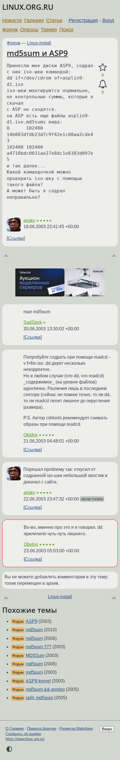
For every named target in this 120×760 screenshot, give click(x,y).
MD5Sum (35, 655)
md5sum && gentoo (45, 689)
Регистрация (83, 20)
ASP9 (31, 621)
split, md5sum (39, 697)
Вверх (107, 729)
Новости (12, 20)
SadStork (32, 322)
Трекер (49, 29)
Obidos (30, 434)
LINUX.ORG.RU (27, 7)
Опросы (29, 29)
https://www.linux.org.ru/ (25, 739)
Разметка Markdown (76, 728)
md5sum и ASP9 (37, 53)
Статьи (54, 20)
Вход (108, 20)
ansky (29, 220)
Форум (10, 29)
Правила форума (41, 728)
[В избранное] (102, 67)
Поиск (66, 29)
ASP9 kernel (38, 681)
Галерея (34, 20)
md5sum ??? (38, 646)
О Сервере (15, 728)
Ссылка (16, 238)
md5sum (34, 629)
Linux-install (39, 43)
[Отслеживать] (102, 84)
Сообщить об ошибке (23, 734)
